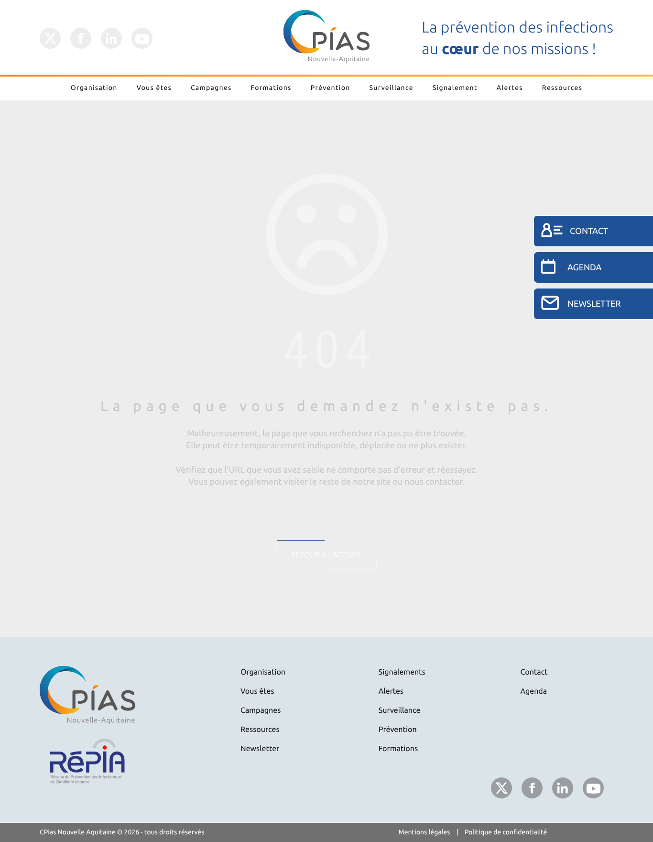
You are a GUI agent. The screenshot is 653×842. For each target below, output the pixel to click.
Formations (271, 87)
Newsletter (259, 748)
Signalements (402, 672)
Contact (534, 672)
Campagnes (211, 87)
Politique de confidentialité (506, 832)
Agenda (534, 691)
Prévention (330, 87)
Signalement (455, 87)
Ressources (562, 87)
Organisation (94, 87)
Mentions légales (424, 832)
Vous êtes (154, 87)
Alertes (510, 87)
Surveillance (392, 87)
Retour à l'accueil (326, 555)
